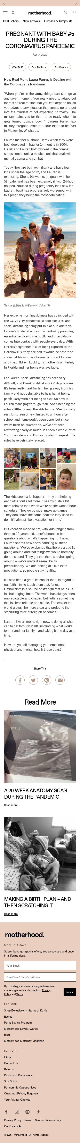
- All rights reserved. (38, 1134)
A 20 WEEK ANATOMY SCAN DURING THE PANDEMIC (35, 793)
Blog (7, 1034)
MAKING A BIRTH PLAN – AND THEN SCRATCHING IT (37, 902)
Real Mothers (39, 67)
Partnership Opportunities (20, 1087)
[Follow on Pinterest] (27, 1112)
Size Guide (10, 1081)
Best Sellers (10, 20)
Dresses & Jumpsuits (58, 20)
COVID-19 (17, 67)
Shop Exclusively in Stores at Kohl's (25, 1010)
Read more (11, 805)
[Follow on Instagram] (17, 1112)
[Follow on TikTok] (38, 1112)
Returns (9, 1069)
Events (8, 1016)
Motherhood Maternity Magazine (24, 1041)
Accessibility (53, 1120)
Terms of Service (33, 1120)
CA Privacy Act (13, 1126)
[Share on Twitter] (33, 680)
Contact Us (11, 1063)
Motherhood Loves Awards (21, 1028)
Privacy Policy (12, 1120)
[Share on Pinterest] (46, 680)
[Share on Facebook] (20, 680)
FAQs (7, 1057)
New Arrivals (31, 20)
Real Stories (61, 67)
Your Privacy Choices (17, 1099)
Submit (70, 992)
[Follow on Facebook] (6, 1112)
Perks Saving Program (18, 1022)
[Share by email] (60, 680)
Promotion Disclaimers (18, 1075)
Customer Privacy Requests (21, 1093)
